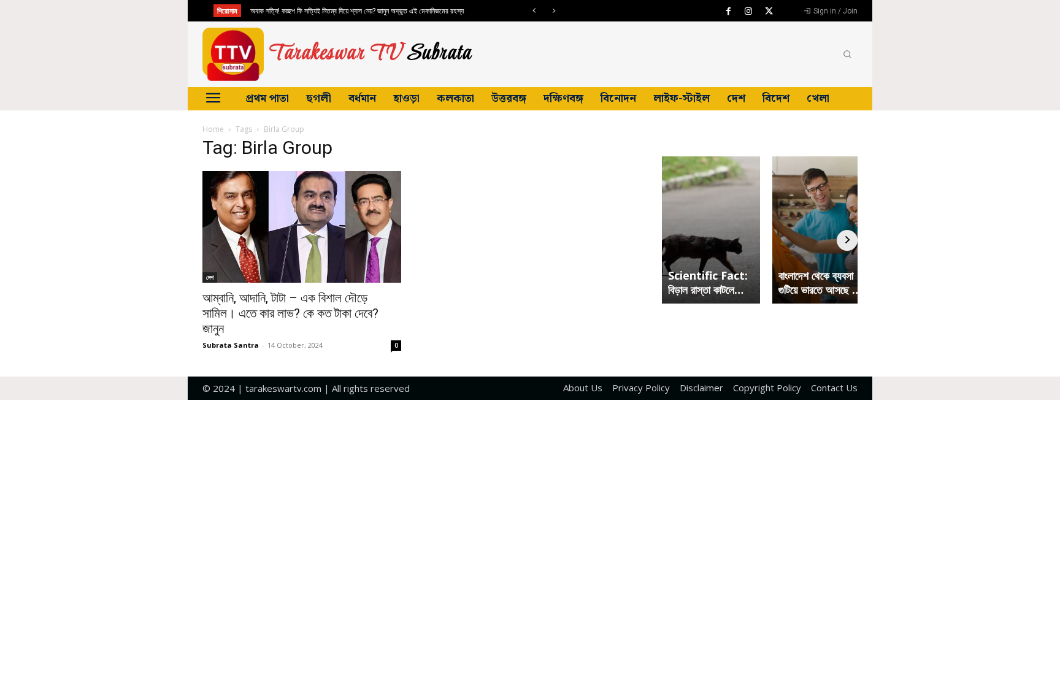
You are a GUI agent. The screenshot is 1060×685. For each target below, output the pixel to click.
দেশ (209, 277)
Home (213, 129)
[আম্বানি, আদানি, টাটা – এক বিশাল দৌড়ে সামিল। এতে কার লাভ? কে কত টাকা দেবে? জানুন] (301, 227)
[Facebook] (728, 11)
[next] (553, 10)
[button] (847, 54)
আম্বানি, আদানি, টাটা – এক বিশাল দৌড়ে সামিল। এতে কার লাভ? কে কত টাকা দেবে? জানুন (290, 313)
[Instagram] (748, 11)
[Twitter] (768, 11)
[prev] (534, 10)
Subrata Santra (230, 345)
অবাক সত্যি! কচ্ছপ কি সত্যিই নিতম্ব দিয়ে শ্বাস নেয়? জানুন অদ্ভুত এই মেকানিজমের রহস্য (357, 11)
